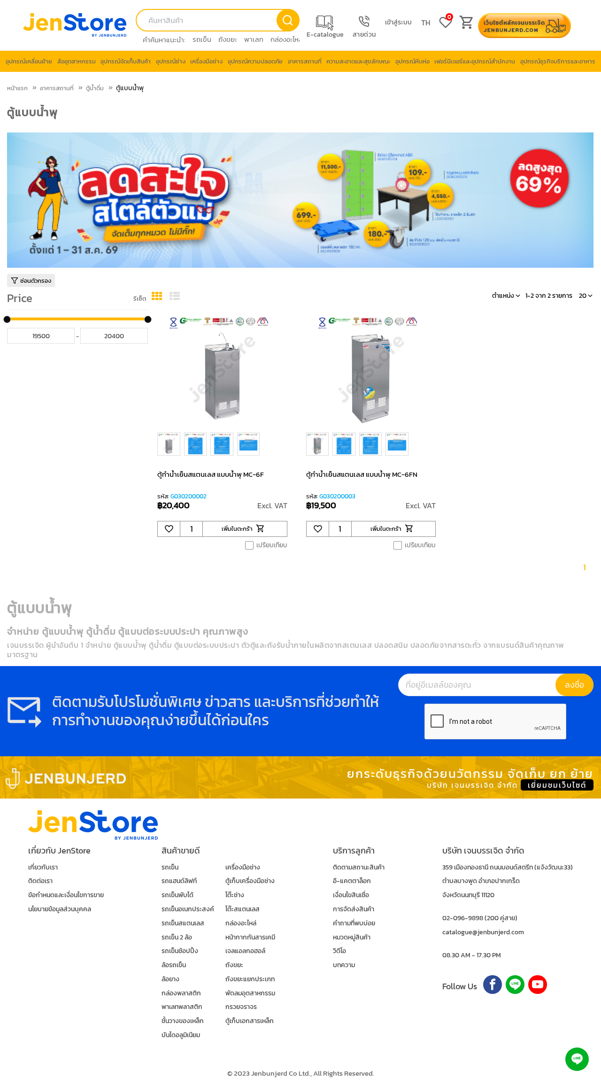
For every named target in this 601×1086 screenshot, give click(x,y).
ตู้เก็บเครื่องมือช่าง (250, 881)
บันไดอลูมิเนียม (181, 1035)
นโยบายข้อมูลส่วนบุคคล (59, 909)
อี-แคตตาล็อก (352, 881)
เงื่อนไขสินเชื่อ (351, 895)
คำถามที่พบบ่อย (354, 923)
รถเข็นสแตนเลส (183, 923)
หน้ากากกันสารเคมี (250, 937)
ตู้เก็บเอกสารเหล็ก (249, 1021)
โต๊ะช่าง (234, 895)
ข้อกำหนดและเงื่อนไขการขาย (66, 895)
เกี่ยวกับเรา (43, 867)
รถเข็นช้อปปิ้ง (180, 951)
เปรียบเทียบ (271, 545)
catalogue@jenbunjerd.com (483, 932)
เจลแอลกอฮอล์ (245, 951)
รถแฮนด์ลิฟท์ (179, 881)
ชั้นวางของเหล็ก (183, 1021)
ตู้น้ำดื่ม (95, 88)
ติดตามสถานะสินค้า (359, 867)
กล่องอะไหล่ (286, 39)
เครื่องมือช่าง (242, 867)
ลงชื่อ (574, 684)
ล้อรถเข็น (174, 965)
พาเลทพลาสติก (182, 1007)
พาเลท (253, 39)
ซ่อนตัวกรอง (35, 280)
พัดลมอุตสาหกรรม (250, 993)
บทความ (344, 965)
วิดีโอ (339, 951)
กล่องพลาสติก (181, 993)
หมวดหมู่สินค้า (351, 937)
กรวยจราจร (241, 1007)
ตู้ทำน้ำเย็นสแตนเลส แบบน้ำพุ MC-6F (210, 474)
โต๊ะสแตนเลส (242, 909)
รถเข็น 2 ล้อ (177, 937)
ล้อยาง (170, 979)
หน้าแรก (17, 88)
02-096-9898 (462, 918)
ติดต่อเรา (40, 881)
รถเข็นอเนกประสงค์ (188, 909)
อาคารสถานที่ (57, 88)
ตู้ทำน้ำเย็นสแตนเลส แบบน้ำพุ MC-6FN (361, 474)
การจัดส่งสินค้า (353, 909)
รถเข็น (202, 39)
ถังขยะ (227, 39)
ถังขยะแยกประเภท (250, 979)
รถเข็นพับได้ (177, 895)
